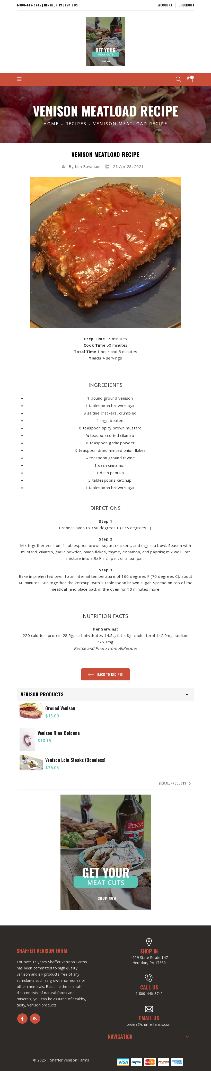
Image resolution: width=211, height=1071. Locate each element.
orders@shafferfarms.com (149, 1024)
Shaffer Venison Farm (42, 951)
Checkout (186, 5)
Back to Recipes (109, 674)
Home (51, 124)
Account (165, 5)
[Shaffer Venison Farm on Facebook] (22, 1018)
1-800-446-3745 (149, 993)
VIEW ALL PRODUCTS (176, 783)
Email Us (71, 5)
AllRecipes (127, 648)
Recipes (76, 124)
